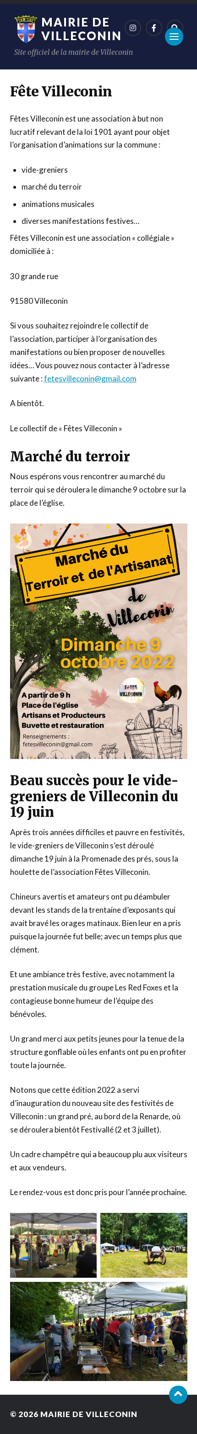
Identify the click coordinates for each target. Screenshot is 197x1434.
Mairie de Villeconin (81, 28)
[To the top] (178, 1395)
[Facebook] (154, 28)
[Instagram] (133, 28)
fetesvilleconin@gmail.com (90, 378)
